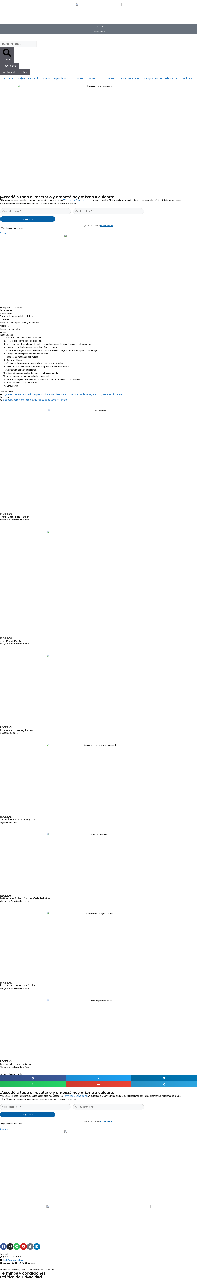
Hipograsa (108, 78)
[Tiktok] (30, 1246)
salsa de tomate (50, 399)
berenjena (19, 399)
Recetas (106, 394)
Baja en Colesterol (28, 78)
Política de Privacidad (21, 1277)
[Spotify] (16, 1246)
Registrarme (27, 219)
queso (37, 399)
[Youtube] (23, 1246)
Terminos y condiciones (22, 1273)
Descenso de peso (129, 78)
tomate (64, 399)
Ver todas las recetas (15, 72)
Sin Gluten (77, 78)
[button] (33, 1078)
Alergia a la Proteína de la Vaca (160, 78)
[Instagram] (10, 1246)
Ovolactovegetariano (54, 78)
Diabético (93, 78)
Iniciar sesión (106, 226)
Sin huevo (187, 78)
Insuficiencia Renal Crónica (63, 394)
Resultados (9, 65)
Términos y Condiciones (75, 200)
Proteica (8, 78)
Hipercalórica (41, 394)
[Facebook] (3, 1246)
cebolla (29, 399)
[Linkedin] (37, 1246)
